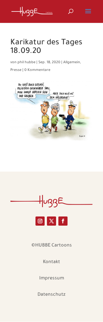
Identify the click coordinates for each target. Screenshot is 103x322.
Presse (15, 70)
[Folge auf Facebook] (63, 221)
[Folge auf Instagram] (40, 221)
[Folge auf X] (51, 221)
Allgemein (71, 63)
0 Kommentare (37, 70)
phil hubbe (26, 63)
